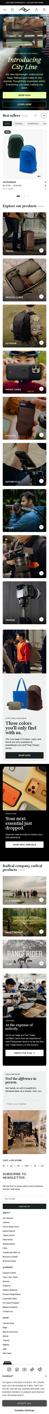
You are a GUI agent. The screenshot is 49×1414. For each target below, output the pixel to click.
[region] (24, 1393)
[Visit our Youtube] (24, 1369)
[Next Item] (43, 115)
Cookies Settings (25, 1410)
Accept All (24, 1403)
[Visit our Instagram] (9, 1369)
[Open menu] (5, 9)
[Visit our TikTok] (32, 1369)
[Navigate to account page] (36, 9)
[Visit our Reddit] (40, 1369)
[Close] (46, 1376)
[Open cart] (44, 9)
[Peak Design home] (24, 9)
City (7, 123)
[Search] (12, 9)
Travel (19, 123)
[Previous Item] (36, 115)
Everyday (33, 123)
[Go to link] (41, 250)
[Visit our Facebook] (17, 1369)
